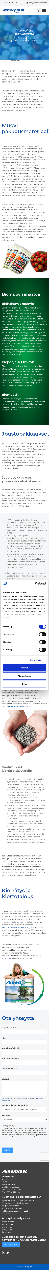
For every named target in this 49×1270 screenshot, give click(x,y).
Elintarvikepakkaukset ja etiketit (16, 1203)
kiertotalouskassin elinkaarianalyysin (17, 927)
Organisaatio (9, 1028)
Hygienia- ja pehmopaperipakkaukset (18, 1200)
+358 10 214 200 (10, 3)
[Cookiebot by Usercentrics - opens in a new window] (35, 583)
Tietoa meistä (8, 1222)
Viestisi (5, 1079)
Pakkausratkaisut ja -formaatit (15, 1211)
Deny (24, 684)
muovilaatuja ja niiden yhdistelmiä (16, 706)
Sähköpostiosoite (11, 1058)
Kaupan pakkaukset (10, 1206)
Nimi (4, 1038)
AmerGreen (7, 958)
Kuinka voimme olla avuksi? (15, 1105)
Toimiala (6, 1115)
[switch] (42, 634)
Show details (35, 660)
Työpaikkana (7, 1224)
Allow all (24, 668)
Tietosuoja (6, 1232)
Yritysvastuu (7, 1227)
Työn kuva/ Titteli (10, 1048)
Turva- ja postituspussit (12, 1208)
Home (5, 61)
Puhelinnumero (9, 1069)
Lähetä (7, 1150)
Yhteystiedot (7, 1230)
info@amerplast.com (37, 3)
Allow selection (24, 676)
